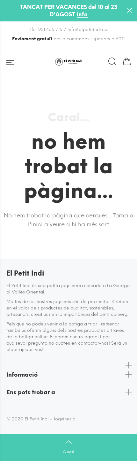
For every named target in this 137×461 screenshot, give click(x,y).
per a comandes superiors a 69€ (68, 39)
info (82, 14)
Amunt (68, 451)
